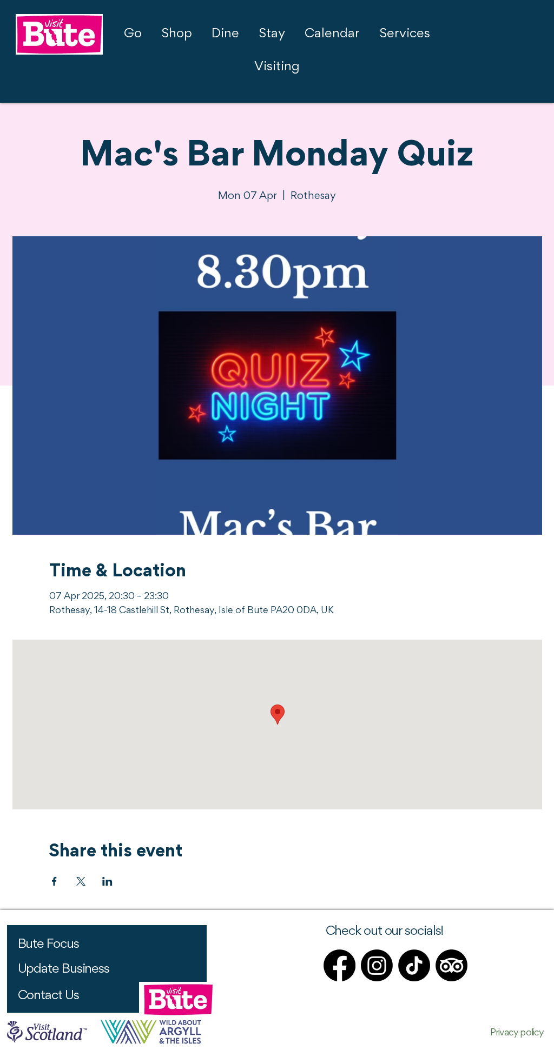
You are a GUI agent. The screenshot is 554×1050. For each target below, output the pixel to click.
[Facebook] (339, 965)
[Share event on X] (81, 881)
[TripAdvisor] (451, 965)
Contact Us (48, 996)
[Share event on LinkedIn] (107, 881)
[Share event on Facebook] (54, 881)
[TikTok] (414, 965)
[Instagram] (377, 965)
